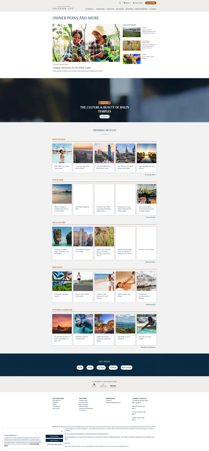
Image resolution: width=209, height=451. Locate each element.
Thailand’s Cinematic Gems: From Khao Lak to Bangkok (61, 251)
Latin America (56, 406)
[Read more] (86, 43)
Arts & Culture (120, 9)
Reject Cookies (54, 440)
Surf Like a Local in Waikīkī (145, 338)
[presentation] (62, 153)
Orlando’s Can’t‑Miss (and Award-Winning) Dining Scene (103, 209)
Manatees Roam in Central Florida (81, 338)
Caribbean (55, 402)
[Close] (62, 431)
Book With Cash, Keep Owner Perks (61, 167)
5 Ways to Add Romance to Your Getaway (102, 296)
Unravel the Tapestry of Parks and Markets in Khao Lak (62, 339)
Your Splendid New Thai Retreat (146, 167)
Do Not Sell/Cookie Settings (54, 444)
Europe (55, 404)
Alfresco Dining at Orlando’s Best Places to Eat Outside (61, 209)
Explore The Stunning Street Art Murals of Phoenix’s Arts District (125, 251)
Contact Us (109, 400)
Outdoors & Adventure (141, 9)
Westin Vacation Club (138, 418)
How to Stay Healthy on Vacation (82, 295)
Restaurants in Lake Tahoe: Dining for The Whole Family (125, 209)
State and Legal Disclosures (121, 446)
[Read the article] (86, 67)
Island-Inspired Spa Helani (124, 295)
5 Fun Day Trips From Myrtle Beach (82, 167)
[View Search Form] (120, 2)
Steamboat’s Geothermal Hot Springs (144, 296)
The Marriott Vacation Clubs (140, 400)
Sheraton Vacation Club (138, 412)
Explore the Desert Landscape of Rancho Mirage (104, 339)
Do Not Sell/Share (99, 446)
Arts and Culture (83, 404)
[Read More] (149, 34)
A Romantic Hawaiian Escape (61, 295)
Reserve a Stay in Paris (146, 249)
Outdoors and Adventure (86, 408)
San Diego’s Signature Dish (82, 208)
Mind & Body (129, 9)
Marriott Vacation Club (138, 406)
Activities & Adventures (60, 64)
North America (57, 400)
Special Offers (151, 3)
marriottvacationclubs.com (113, 402)
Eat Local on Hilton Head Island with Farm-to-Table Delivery (146, 209)
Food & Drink (110, 9)
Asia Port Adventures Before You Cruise (103, 167)
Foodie (144, 27)
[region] (34, 438)
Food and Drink (83, 402)
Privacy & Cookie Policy (78, 446)
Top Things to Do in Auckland (124, 338)
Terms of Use (109, 446)
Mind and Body (83, 406)
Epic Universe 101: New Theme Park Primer (125, 167)
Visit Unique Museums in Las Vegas (82, 250)
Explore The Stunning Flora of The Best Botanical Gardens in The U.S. (103, 252)
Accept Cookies (54, 436)
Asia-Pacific (56, 408)
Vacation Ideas (100, 9)
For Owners (152, 9)
